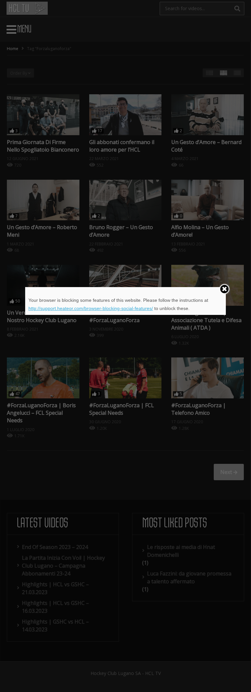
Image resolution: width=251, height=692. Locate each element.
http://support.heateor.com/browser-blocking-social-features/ (90, 308)
